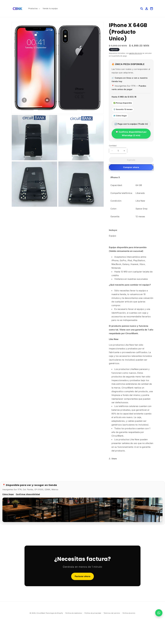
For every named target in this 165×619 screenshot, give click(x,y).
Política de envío (129, 613)
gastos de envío (135, 53)
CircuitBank (40, 613)
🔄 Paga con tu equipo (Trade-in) (131, 124)
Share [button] (114, 458)
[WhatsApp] (158, 612)
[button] (34, 8)
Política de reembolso (73, 613)
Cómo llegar (8, 494)
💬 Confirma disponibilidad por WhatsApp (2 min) (131, 134)
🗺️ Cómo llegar (120, 116)
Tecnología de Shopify (54, 613)
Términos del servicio (112, 613)
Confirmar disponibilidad (28, 494)
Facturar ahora (82, 576)
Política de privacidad (93, 613)
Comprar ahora (131, 167)
